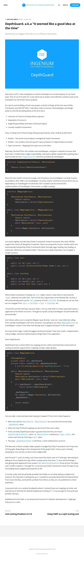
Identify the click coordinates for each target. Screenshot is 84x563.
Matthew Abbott (12, 19)
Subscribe (75, 5)
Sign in (65, 5)
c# (21, 19)
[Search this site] (59, 5)
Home (5, 5)
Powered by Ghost (42, 554)
